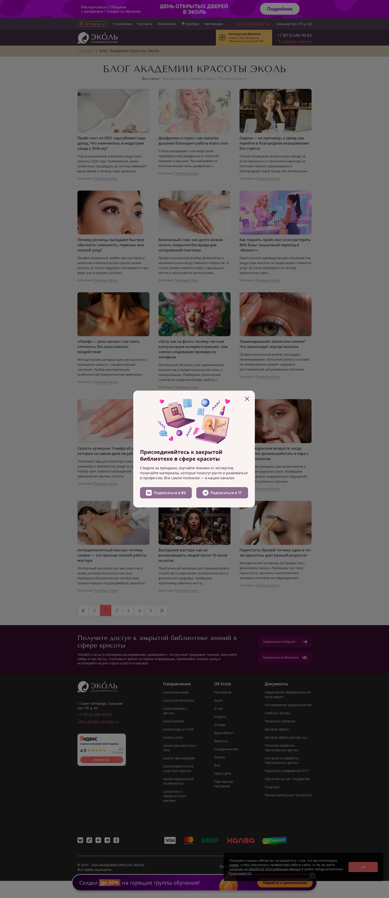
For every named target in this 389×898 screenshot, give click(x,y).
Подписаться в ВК (170, 492)
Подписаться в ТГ (226, 492)
